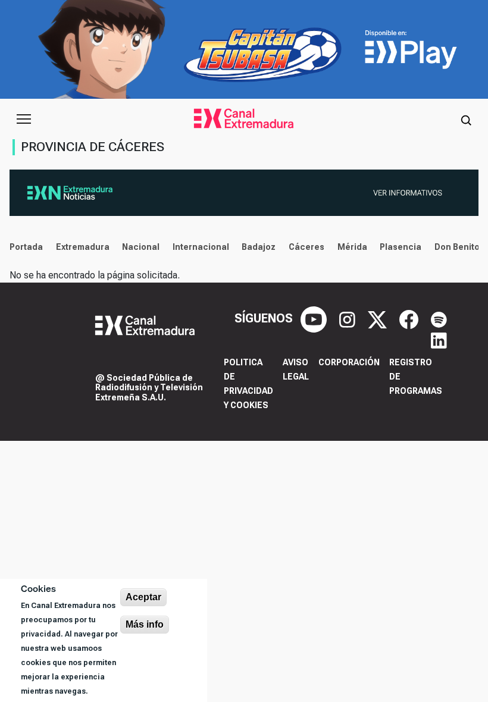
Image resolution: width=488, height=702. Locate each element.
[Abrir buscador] (465, 118)
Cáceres (306, 247)
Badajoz (259, 247)
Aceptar (143, 597)
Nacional (140, 247)
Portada (26, 247)
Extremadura (83, 247)
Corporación (349, 362)
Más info (145, 624)
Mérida (352, 247)
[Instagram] (348, 318)
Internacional (201, 247)
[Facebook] (410, 318)
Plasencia (400, 247)
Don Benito (457, 247)
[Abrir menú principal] (24, 119)
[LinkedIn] (439, 340)
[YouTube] (315, 318)
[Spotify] (439, 318)
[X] (379, 318)
